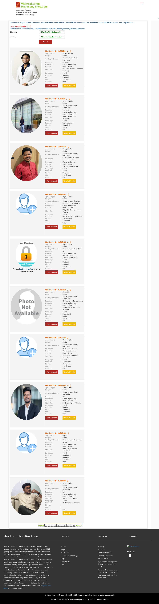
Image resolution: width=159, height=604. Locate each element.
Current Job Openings (69, 556)
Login (63, 559)
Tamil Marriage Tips (105, 552)
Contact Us (65, 562)
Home (63, 546)
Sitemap (101, 546)
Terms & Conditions (105, 556)
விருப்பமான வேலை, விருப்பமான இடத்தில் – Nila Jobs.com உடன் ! (107, 564)
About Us (101, 549)
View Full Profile (69, 85)
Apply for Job (66, 552)
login (21, 269)
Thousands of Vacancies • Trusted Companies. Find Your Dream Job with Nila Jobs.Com (108, 574)
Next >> (79, 525)
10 (74, 525)
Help (62, 565)
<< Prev (41, 525)
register (29, 269)
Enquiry (63, 549)
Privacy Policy (103, 559)
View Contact (51, 85)
